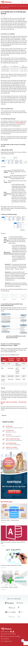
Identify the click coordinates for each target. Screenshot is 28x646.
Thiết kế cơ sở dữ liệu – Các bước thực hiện (10, 520)
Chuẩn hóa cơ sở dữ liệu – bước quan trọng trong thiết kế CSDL (13, 543)
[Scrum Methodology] (3, 443)
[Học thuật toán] (3, 431)
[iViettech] (6, 2)
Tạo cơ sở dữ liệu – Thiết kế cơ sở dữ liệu (9, 587)
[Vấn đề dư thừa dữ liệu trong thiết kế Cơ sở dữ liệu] (14, 556)
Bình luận (4, 415)
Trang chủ (2, 6)
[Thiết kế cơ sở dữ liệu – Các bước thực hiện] (14, 511)
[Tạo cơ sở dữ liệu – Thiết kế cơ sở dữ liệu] (14, 578)
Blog (6, 6)
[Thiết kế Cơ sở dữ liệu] (3, 448)
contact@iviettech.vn (7, 641)
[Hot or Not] (3, 435)
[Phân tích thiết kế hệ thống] (3, 439)
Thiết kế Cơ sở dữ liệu (12, 6)
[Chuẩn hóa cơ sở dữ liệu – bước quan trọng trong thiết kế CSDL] (14, 533)
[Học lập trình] (3, 426)
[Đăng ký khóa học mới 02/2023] (14, 475)
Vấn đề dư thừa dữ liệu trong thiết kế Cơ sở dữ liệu (11, 565)
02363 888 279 (6, 638)
